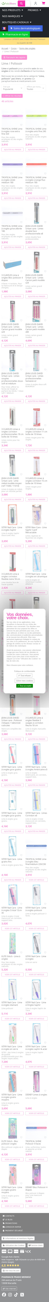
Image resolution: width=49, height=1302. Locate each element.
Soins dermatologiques (26, 28)
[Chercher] (21, 4)
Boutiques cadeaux (15, 22)
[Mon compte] (35, 3)
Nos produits (11, 10)
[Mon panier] (43, 3)
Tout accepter (25, 686)
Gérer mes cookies (24, 681)
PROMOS (33, 10)
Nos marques (11, 16)
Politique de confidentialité (24, 671)
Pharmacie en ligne (16, 34)
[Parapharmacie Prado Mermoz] (9, 3)
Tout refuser (25, 675)
